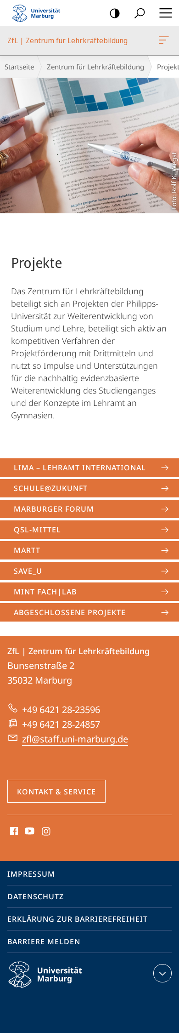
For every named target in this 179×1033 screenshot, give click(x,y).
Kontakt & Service (56, 792)
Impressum (31, 874)
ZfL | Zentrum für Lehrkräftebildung (165, 40)
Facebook (13, 831)
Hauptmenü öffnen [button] (165, 13)
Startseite (19, 66)
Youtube (28, 831)
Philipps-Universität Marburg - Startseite (39, 13)
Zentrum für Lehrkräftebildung (95, 66)
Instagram (46, 831)
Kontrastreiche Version (114, 13)
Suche (139, 13)
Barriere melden (43, 941)
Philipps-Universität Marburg (61, 989)
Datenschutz (35, 896)
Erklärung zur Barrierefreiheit (77, 919)
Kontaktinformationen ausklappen (162, 973)
